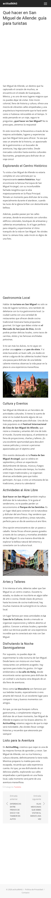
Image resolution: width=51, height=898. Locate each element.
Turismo (17, 787)
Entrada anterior (15, 807)
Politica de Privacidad (34, 889)
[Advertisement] (25, 55)
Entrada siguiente (35, 807)
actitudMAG (10, 3)
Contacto (25, 892)
